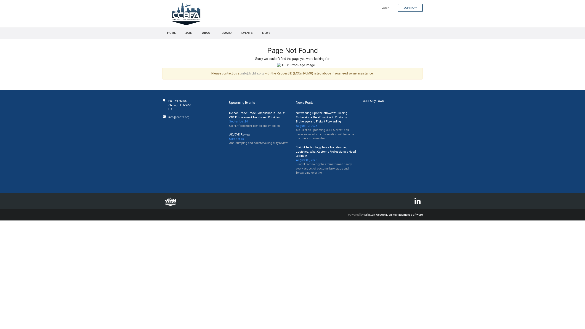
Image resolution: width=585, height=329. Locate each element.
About (207, 32)
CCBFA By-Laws (373, 101)
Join (188, 32)
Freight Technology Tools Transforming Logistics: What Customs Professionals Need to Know (326, 151)
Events (247, 32)
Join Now (410, 7)
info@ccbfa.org (252, 73)
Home (171, 32)
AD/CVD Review (239, 134)
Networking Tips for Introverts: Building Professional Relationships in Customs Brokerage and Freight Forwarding (321, 117)
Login (385, 7)
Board (227, 32)
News (266, 32)
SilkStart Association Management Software (393, 214)
